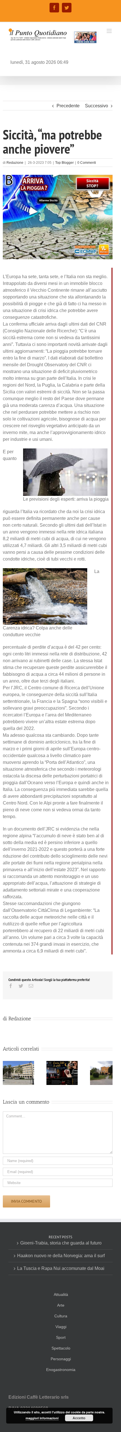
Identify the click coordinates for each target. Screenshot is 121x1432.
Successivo (96, 105)
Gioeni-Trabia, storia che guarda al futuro (61, 1243)
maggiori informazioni (42, 1418)
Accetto (79, 1417)
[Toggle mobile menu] (110, 31)
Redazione (14, 163)
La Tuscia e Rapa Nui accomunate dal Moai (60, 1268)
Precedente (68, 105)
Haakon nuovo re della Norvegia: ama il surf (61, 1255)
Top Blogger (64, 163)
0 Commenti (86, 163)
